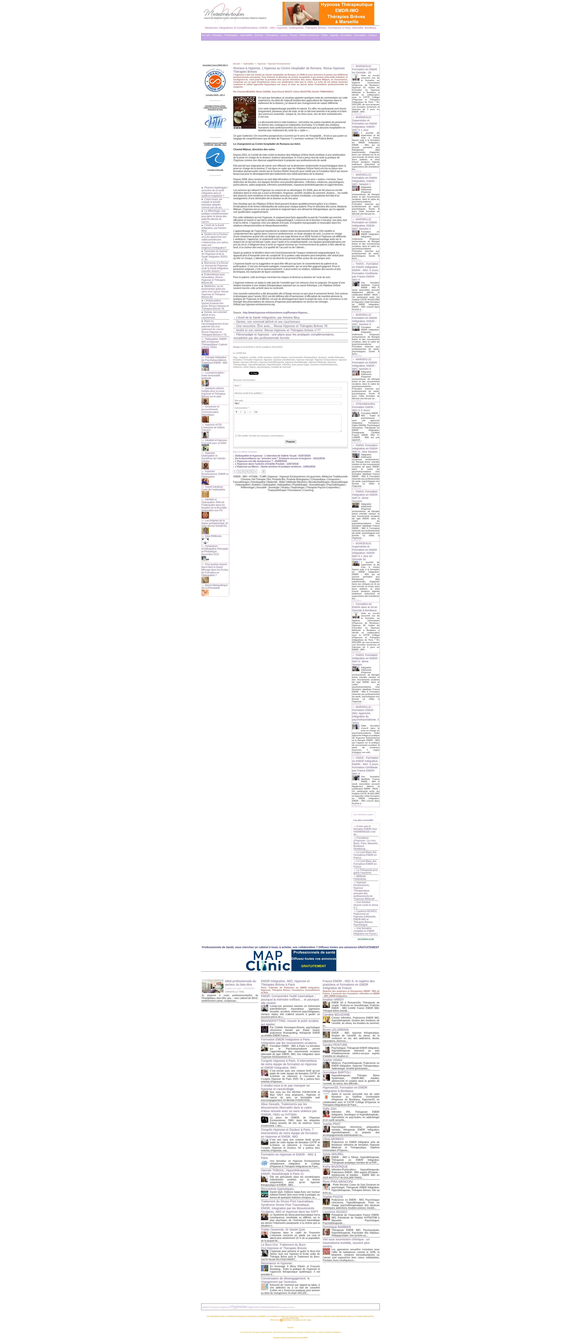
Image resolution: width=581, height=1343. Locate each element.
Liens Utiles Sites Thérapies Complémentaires (256, 1331)
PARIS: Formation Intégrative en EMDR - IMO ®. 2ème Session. (365, 495)
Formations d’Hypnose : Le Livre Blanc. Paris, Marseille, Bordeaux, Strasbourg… (365, 842)
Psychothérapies (336, 484)
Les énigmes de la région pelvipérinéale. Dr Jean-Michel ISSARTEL (215, 522)
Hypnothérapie (274, 363)
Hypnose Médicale (317, 361)
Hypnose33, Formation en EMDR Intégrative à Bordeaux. (345, 1088)
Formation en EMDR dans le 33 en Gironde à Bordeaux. (364, 606)
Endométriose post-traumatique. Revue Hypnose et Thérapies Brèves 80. (213, 277)
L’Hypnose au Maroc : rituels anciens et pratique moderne (268, 465)
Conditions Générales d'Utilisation (329, 1331)
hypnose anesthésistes (284, 359)
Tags (309, 1319)
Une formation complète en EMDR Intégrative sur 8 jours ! (365, 930)
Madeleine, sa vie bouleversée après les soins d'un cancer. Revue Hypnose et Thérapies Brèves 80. (215, 290)
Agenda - (335, 34)
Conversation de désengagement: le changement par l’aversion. (285, 1279)
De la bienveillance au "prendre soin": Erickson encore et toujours (273, 457)
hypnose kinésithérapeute (271, 361)
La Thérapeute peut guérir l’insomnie (365, 870)
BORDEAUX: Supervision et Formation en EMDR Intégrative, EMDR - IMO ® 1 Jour (364, 123)
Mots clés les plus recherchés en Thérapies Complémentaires (294, 1331)
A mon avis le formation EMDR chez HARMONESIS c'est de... (365, 829)
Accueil (236, 63)
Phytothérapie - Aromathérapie (308, 484)
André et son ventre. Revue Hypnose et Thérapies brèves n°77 (278, 329)
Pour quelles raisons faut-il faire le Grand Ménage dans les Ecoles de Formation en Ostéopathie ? (215, 569)
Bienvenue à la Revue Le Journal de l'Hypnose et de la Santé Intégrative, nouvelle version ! (215, 266)
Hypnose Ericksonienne (326, 359)
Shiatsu (285, 486)
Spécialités (248, 63)
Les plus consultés (363, 819)
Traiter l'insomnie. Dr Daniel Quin (283, 1228)
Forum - (294, 34)
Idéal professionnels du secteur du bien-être (240, 981)
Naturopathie (243, 484)
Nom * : (238, 384)
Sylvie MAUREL (333, 1153)
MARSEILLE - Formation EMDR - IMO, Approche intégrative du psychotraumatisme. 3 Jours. (365, 714)
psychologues (263, 366)
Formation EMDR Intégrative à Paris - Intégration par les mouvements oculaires (289, 1040)
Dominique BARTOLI (337, 1071)
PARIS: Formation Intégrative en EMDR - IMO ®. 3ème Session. (365, 659)
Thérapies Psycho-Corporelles (322, 486)
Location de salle (233, 987)
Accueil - (207, 34)
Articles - (260, 34)
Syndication (287, 1319)
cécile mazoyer (264, 356)
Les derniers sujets (363, 813)
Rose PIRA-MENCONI (338, 1180)
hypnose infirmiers (249, 361)
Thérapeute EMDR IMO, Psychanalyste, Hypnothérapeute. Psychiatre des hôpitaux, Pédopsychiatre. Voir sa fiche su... (355, 1232)
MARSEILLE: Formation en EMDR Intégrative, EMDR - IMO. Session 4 (364, 363)
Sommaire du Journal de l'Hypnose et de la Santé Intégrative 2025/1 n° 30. (215, 254)
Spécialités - (247, 34)
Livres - (285, 34)
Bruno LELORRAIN (336, 1028)
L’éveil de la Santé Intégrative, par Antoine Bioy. (214, 227)
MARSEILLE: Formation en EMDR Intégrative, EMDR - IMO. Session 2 (364, 223)
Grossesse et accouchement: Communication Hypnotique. (210, 409)
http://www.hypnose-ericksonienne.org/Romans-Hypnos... (276, 311)
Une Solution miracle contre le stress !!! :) (365, 904)
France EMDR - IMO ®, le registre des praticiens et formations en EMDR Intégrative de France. (349, 983)
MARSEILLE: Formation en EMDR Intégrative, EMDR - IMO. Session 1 (364, 178)
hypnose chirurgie (304, 359)
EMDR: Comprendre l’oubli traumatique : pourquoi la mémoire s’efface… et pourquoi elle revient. (290, 998)
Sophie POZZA (333, 1195)
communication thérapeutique (303, 356)
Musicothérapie (339, 481)
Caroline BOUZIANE (336, 1013)
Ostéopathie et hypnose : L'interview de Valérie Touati (265, 455)
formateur (237, 359)
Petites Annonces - (310, 34)
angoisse (243, 356)
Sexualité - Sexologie (267, 486)
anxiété (252, 356)
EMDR (205, 1306)
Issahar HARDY (333, 998)
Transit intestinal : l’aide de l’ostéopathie (213, 487)
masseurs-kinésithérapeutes (323, 363)
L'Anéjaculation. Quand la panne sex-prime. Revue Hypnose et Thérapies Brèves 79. (215, 303)
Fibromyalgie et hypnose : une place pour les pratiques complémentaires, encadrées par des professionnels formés (284, 335)
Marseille (290, 1326)
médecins (237, 366)
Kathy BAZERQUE (335, 1165)
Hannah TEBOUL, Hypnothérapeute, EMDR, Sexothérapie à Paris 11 (285, 1171)
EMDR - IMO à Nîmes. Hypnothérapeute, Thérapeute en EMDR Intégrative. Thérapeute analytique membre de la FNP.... (355, 1159)
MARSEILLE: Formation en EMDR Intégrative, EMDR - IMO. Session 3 (364, 318)
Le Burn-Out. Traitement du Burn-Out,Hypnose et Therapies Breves (284, 1245)
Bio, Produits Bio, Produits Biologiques (288, 478)
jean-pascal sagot (300, 363)
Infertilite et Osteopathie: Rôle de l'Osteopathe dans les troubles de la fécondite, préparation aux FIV (214, 504)
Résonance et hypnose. (277, 1262)
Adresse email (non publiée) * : (249, 392)
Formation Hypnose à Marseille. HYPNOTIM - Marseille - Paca (215, 143)
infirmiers (286, 363)
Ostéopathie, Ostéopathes (277, 484)
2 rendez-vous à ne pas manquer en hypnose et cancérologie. (285, 1086)
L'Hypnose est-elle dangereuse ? (254, 460)
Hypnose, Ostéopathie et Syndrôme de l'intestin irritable (213, 456)
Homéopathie (258, 481)
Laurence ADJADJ (335, 1211)
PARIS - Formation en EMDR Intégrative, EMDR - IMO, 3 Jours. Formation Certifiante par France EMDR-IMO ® (365, 270)
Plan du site (274, 1319)
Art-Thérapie (259, 478)
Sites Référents (213, 535)
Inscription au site (299, 1319)
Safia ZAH (329, 1108)
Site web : (239, 399)
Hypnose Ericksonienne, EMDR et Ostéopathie (215, 473)
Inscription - (361, 34)
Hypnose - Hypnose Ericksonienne (273, 63)
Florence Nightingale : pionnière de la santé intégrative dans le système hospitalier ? (215, 190)
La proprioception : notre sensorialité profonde (213, 375)
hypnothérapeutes (257, 363)
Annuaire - (218, 34)
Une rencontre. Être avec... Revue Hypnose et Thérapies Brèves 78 (281, 325)
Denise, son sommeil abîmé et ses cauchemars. (214, 314)
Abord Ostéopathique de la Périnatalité (215, 585)
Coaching (308, 489)
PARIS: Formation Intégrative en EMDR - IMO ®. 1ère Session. (365, 447)
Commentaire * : (242, 407)
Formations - (273, 34)
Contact (372, 34)
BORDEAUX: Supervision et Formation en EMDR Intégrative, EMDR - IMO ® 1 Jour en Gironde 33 (364, 550)
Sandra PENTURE (335, 1044)
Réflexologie (247, 486)
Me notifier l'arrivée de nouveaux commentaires (261, 435)
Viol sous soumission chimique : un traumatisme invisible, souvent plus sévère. (346, 1242)
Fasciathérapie (241, 481)
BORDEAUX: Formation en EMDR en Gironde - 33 (364, 68)
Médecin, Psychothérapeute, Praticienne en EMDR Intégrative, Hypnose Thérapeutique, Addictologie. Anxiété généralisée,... (355, 1065)
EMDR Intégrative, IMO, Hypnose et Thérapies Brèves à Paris (285, 981)
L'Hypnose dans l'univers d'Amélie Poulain (259, 463)
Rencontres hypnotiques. (277, 1188)
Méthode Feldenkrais (359, 876)
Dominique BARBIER (337, 1226)
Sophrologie (297, 486)
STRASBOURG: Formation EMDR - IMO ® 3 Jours (364, 406)
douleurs (322, 356)
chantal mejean (280, 356)
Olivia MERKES (333, 1138)
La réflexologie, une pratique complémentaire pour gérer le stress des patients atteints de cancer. (215, 215)
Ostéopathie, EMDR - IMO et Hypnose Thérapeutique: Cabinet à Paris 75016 (215, 342)
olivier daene (249, 366)
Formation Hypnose (252, 359)
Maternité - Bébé (276, 481)
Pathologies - (232, 34)
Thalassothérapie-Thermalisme (284, 489)
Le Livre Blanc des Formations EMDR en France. (365, 854)
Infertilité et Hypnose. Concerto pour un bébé (215, 440)
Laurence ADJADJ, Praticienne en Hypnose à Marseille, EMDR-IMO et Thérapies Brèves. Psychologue (365, 917)
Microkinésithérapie (319, 481)
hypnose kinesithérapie (296, 361)
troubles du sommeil (281, 366)
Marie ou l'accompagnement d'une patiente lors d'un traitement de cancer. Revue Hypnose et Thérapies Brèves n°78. (215, 327)
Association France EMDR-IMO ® (215, 64)
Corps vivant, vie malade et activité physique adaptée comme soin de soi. (212, 202)
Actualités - (347, 34)
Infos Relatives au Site (366, 938)
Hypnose (268, 359)
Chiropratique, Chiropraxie (325, 478)
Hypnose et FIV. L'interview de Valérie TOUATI (213, 427)
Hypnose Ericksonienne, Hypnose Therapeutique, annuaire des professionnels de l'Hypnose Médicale (364, 889)
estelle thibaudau (336, 356)
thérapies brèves (287, 1306)
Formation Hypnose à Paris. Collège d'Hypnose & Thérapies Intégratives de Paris (215, 106)
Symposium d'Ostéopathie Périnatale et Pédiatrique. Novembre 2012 (215, 549)
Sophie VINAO (332, 1059)
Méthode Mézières (297, 481)
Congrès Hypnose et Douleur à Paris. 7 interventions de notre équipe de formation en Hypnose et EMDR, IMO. (289, 1132)
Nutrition (256, 484)
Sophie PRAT (332, 1123)
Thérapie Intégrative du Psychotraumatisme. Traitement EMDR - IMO (214, 359)
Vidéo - (325, 34)
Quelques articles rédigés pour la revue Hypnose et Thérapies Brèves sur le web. (213, 391)
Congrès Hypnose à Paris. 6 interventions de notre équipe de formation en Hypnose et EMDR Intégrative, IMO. (289, 1063)
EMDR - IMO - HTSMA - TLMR (249, 475)
